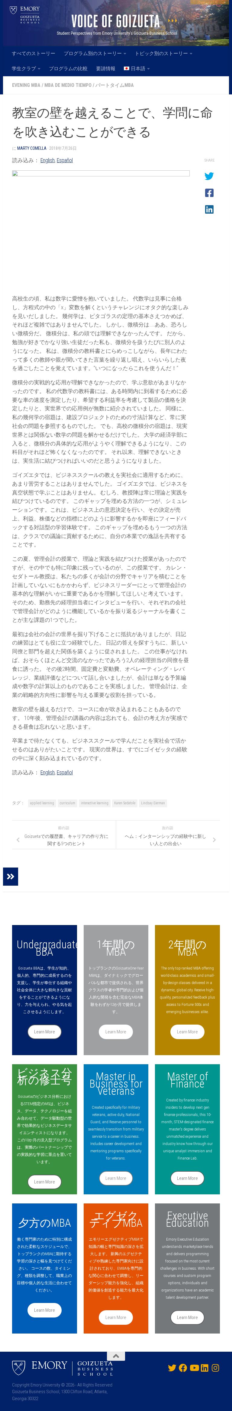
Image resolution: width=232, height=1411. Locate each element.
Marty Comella (32, 148)
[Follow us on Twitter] (172, 1368)
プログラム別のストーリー (93, 53)
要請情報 (105, 68)
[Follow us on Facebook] (183, 1368)
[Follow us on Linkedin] (205, 1368)
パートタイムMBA (114, 85)
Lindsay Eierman (153, 803)
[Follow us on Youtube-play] (194, 1368)
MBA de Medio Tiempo (68, 85)
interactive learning (94, 803)
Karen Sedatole (124, 803)
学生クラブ (24, 68)
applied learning (42, 803)
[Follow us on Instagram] (215, 1368)
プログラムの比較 (68, 68)
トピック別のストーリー (161, 53)
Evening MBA (26, 85)
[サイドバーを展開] (10, 877)
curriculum (67, 803)
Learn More (44, 1032)
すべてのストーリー (33, 53)
